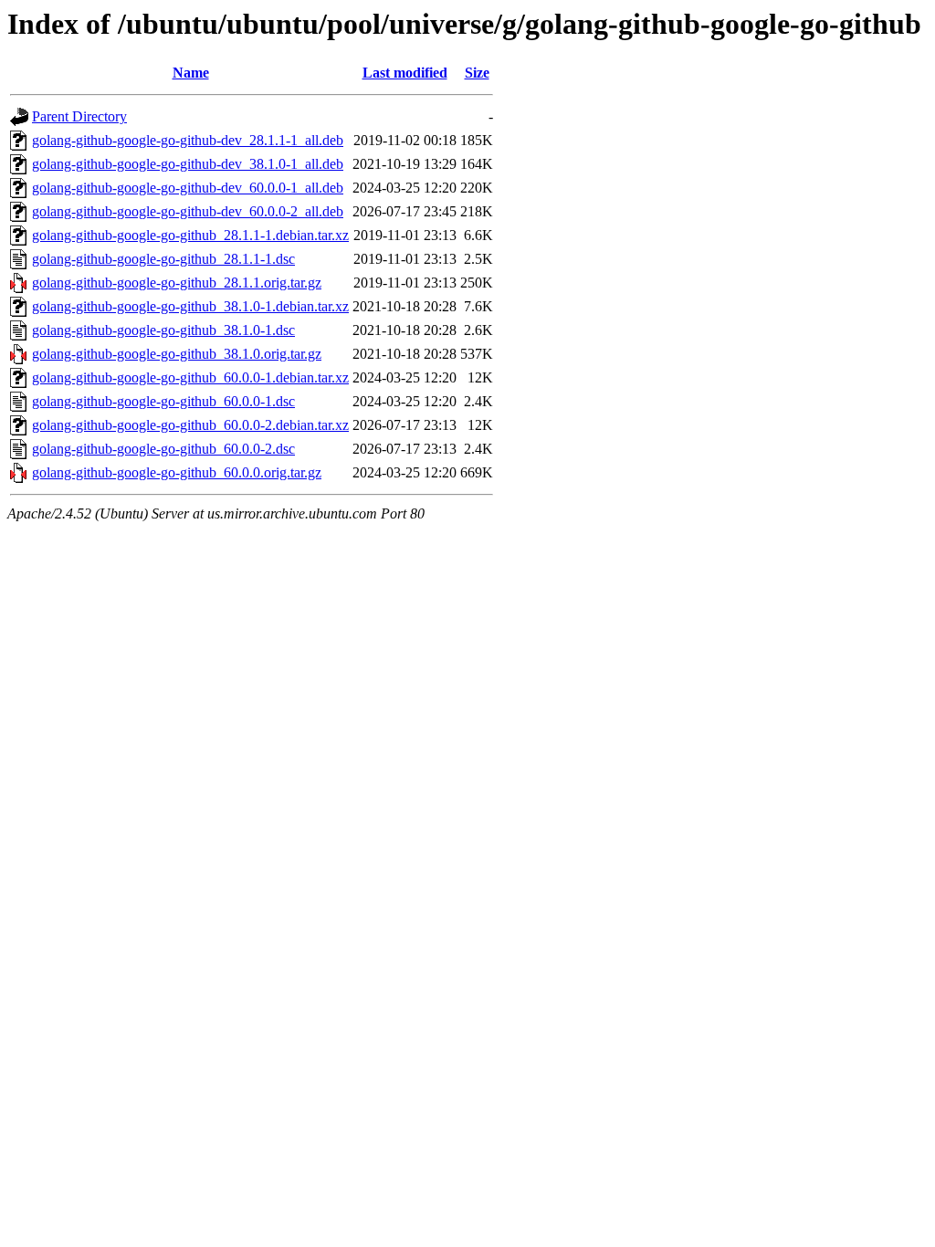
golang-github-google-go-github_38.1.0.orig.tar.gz (176, 354)
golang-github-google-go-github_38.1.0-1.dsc (163, 330)
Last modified (404, 72)
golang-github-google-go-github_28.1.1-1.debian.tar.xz (190, 235)
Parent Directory (79, 116)
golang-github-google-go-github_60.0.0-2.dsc (163, 448)
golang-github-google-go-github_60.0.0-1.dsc (163, 401)
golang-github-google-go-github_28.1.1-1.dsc (163, 259)
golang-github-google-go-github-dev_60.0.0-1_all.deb (187, 187)
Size (477, 72)
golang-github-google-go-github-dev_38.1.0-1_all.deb (187, 164)
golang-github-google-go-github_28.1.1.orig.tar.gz (176, 282)
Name (191, 72)
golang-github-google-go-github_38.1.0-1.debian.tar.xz (190, 306)
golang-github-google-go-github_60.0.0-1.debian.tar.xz (190, 377)
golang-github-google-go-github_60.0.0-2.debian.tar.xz (190, 425)
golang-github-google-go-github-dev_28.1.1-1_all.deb (187, 140)
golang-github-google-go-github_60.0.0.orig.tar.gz (176, 472)
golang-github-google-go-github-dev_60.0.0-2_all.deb (187, 211)
